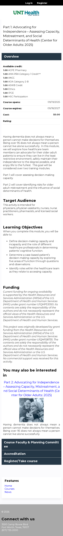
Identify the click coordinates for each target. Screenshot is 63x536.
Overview (11, 56)
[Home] (26, 12)
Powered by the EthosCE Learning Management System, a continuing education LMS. (50, 534)
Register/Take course (21, 461)
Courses (9, 488)
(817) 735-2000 (10, 530)
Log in (29, 3)
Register (42, 3)
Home (8, 485)
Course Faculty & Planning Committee (31, 444)
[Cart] (51, 4)
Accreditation (15, 454)
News (8, 492)
